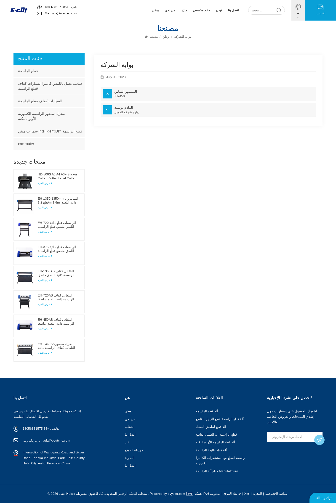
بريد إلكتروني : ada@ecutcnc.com (46, 440)
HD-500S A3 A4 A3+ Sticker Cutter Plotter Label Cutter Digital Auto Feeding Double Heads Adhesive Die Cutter (58, 176)
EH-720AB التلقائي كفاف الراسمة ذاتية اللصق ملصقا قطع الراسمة (56, 297)
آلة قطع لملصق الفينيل (211, 427)
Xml (247, 493)
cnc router (26, 144)
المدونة (129, 458)
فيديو (219, 10)
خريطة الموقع (134, 450)
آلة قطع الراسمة (207, 411)
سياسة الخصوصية (276, 493)
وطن (155, 10)
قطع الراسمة (28, 71)
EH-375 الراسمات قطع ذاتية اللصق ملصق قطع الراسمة (57, 249)
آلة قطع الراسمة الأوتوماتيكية (215, 442)
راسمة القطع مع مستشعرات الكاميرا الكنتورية (220, 460)
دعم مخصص (201, 10)
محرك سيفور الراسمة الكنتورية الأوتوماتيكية (41, 116)
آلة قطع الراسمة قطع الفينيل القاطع (220, 419)
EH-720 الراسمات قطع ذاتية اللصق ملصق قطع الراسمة (57, 224)
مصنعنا (153, 36)
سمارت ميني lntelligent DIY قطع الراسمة (50, 131)
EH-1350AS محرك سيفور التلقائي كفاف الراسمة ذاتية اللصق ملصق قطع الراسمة (56, 346)
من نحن (170, 10)
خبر (127, 442)
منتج (184, 10)
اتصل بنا (233, 10)
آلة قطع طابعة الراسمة (211, 450)
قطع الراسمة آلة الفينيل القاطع (216, 434)
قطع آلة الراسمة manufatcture (217, 471)
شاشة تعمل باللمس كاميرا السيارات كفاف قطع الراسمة (50, 86)
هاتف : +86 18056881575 (61, 7)
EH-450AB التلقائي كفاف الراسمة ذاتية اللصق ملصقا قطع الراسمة (56, 322)
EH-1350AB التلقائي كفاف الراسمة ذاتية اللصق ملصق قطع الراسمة (56, 273)
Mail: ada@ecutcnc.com (61, 13)
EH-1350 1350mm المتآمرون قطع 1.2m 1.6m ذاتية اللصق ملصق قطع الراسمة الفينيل (58, 200)
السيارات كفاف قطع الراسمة (40, 101)
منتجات (129, 427)
